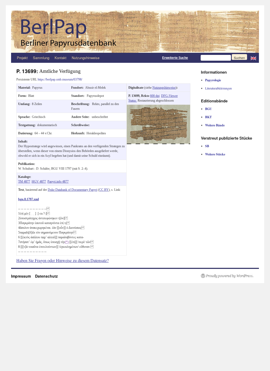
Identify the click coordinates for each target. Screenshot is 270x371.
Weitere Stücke (215, 154)
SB (207, 146)
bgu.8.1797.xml (28, 199)
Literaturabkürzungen (218, 88)
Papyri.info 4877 (58, 181)
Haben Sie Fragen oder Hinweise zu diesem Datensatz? (62, 260)
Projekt (22, 57)
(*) (67, 242)
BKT (208, 117)
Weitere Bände (215, 125)
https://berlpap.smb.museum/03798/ (60, 79)
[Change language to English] (253, 58)
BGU (208, 109)
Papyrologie (213, 80)
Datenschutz (46, 276)
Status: (132, 100)
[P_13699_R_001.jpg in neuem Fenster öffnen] (158, 107)
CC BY (104, 190)
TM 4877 (24, 181)
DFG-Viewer (169, 96)
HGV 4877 (39, 181)
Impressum (23, 276)
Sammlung (41, 57)
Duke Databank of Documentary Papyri (72, 190)
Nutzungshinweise (85, 57)
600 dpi (155, 96)
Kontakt (60, 57)
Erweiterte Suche (175, 58)
